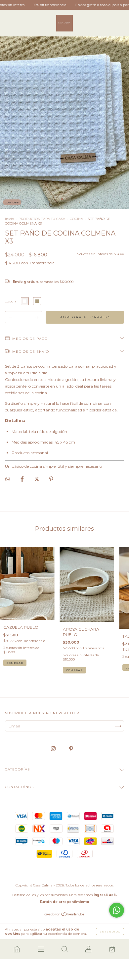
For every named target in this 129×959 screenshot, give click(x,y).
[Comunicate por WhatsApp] (116, 910)
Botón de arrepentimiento (64, 902)
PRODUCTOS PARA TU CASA (42, 219)
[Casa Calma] (17, 949)
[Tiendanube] (64, 915)
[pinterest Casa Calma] (71, 748)
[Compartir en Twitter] (37, 478)
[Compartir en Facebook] (23, 478)
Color (10, 301)
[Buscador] (64, 949)
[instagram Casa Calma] (53, 748)
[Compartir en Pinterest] (51, 478)
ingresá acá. (105, 895)
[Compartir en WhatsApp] (7, 479)
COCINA (76, 219)
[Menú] (41, 949)
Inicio (9, 219)
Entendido (110, 931)
